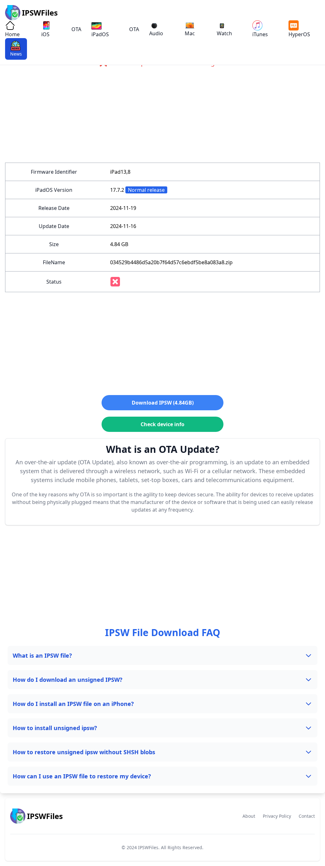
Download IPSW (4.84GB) (163, 402)
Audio (156, 33)
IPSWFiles (148, 847)
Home (12, 34)
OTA (76, 29)
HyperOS (299, 34)
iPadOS (100, 34)
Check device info (162, 424)
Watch (224, 33)
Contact (307, 816)
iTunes (260, 34)
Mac (190, 33)
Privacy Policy (277, 816)
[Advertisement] (162, 118)
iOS (45, 34)
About (248, 816)
